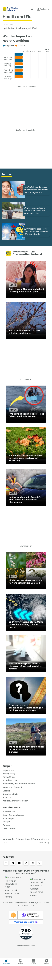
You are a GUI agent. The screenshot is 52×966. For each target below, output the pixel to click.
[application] (26, 61)
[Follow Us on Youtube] (19, 863)
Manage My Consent (12, 787)
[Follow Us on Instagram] (12, 863)
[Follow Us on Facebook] (6, 863)
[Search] (32, 9)
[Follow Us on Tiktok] (26, 863)
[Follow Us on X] (39, 863)
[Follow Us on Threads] (32, 863)
